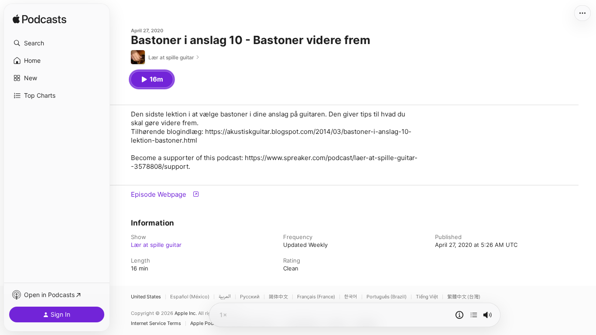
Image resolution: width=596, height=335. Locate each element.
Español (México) (189, 296)
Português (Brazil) (387, 296)
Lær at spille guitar (156, 244)
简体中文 (278, 296)
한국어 (350, 296)
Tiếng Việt (427, 296)
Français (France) (316, 296)
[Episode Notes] (459, 315)
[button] (57, 43)
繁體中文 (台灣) (463, 296)
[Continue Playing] (474, 315)
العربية (225, 296)
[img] (39, 19)
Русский (250, 296)
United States (146, 296)
